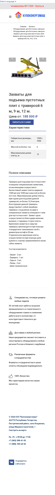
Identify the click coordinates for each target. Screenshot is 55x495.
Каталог (32, 27)
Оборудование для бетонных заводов (28, 29)
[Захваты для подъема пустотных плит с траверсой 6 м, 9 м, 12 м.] (27, 68)
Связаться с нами (21, 122)
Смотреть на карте (17, 430)
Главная (23, 27)
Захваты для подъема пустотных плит (28, 34)
